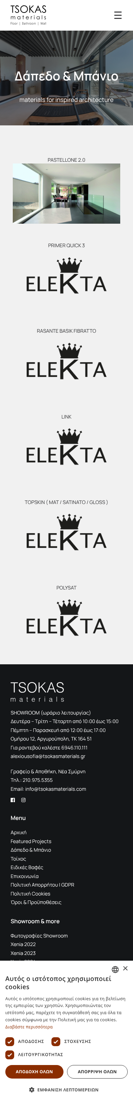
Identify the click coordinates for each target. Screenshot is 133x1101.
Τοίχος (18, 859)
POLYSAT (66, 588)
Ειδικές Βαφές (27, 867)
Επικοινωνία (25, 876)
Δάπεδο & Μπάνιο (31, 850)
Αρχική (19, 832)
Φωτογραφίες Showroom (39, 936)
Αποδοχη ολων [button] (34, 1072)
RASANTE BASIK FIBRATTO (66, 331)
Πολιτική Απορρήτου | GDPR (42, 885)
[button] (66, 193)
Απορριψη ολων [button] (97, 1072)
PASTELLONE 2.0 (66, 160)
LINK (66, 417)
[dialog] (66, 1031)
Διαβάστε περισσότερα (29, 1027)
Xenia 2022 (23, 944)
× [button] (125, 969)
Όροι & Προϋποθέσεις (36, 902)
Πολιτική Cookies (30, 893)
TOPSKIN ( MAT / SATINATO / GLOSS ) (67, 502)
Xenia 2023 (23, 953)
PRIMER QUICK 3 (66, 245)
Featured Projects (31, 841)
